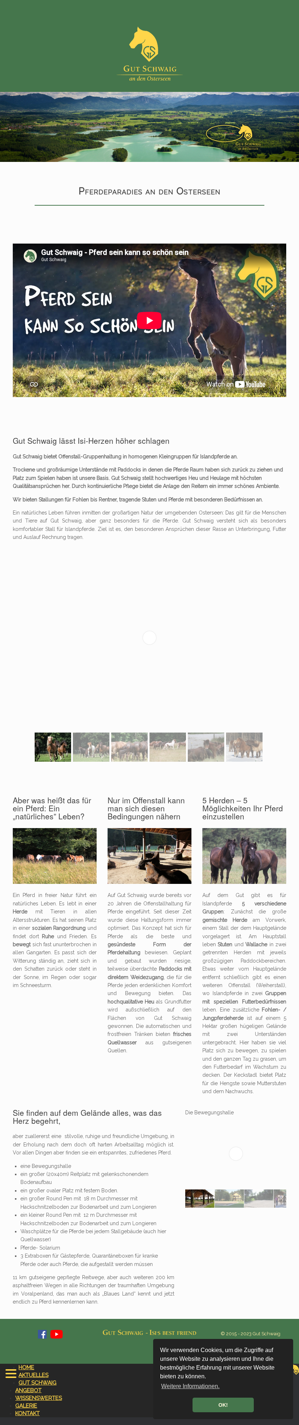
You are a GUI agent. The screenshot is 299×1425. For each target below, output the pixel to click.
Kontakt (27, 1413)
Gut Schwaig (38, 1382)
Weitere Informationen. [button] (190, 1386)
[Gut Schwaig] (149, 53)
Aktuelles (33, 1375)
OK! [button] (223, 1405)
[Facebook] (42, 1337)
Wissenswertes (38, 1398)
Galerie (26, 1405)
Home (26, 1367)
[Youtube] (56, 1337)
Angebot (28, 1390)
